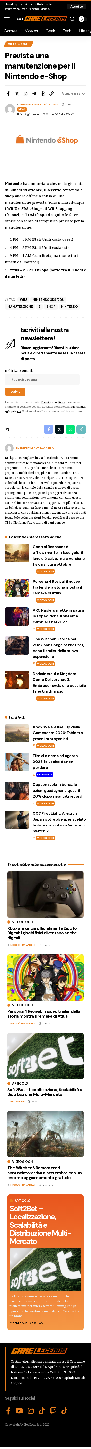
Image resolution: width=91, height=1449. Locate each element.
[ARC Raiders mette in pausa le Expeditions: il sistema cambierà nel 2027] (17, 616)
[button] (76, 6)
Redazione (20, 1323)
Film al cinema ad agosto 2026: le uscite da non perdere (55, 761)
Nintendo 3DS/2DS (48, 300)
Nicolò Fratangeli (22, 945)
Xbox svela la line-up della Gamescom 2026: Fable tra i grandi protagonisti (58, 732)
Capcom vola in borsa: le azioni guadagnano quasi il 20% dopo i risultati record (57, 790)
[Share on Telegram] (34, 93)
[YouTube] (19, 1411)
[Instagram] (31, 1411)
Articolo (23, 1200)
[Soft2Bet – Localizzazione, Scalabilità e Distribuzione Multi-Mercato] (45, 1269)
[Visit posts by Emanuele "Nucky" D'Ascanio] (9, 448)
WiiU (23, 300)
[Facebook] (8, 1411)
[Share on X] (17, 93)
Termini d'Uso (39, 9)
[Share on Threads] (42, 93)
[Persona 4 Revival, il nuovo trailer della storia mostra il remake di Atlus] (17, 588)
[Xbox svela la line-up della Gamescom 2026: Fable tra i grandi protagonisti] (17, 733)
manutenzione (20, 307)
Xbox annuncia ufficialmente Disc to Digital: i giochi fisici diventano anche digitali (42, 933)
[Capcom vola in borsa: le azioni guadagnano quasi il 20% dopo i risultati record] (17, 791)
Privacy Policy (15, 9)
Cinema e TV (44, 774)
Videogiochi (18, 44)
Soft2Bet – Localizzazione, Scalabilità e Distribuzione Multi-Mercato (40, 1225)
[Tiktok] (64, 1411)
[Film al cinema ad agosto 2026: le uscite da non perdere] (17, 762)
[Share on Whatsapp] (25, 93)
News (22, 109)
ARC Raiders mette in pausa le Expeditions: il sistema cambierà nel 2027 (58, 616)
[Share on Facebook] (8, 93)
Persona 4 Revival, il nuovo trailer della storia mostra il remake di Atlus (57, 587)
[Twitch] (53, 1411)
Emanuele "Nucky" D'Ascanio (39, 104)
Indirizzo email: (19, 370)
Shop (50, 307)
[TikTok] (42, 1411)
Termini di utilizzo (53, 402)
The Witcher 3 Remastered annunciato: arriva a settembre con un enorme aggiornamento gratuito (44, 1173)
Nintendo (69, 307)
